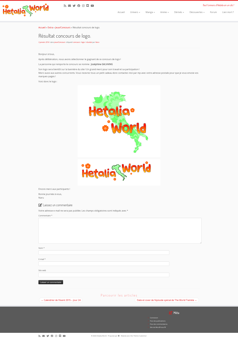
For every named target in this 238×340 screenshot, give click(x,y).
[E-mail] (70, 6)
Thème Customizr (140, 336)
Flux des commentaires (158, 324)
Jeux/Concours (62, 27)
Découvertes (196, 12)
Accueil (121, 12)
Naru (97, 42)
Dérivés (178, 12)
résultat (89, 42)
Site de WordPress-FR (158, 327)
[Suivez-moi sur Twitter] (75, 6)
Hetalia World (102, 336)
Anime (163, 12)
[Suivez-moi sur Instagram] (84, 6)
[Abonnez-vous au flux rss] (66, 6)
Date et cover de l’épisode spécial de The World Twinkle (167, 300)
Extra (50, 27)
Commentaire (45, 215)
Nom (41, 248)
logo (83, 42)
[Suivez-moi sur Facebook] (79, 6)
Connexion (154, 318)
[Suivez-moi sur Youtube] (93, 6)
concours (76, 42)
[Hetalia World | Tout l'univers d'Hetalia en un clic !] (27, 11)
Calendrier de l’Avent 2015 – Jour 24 (60, 300)
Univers (134, 12)
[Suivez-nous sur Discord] (88, 6)
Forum (213, 12)
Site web (42, 270)
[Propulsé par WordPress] (119, 335)
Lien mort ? (228, 12)
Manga (149, 12)
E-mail (42, 259)
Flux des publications (157, 321)
